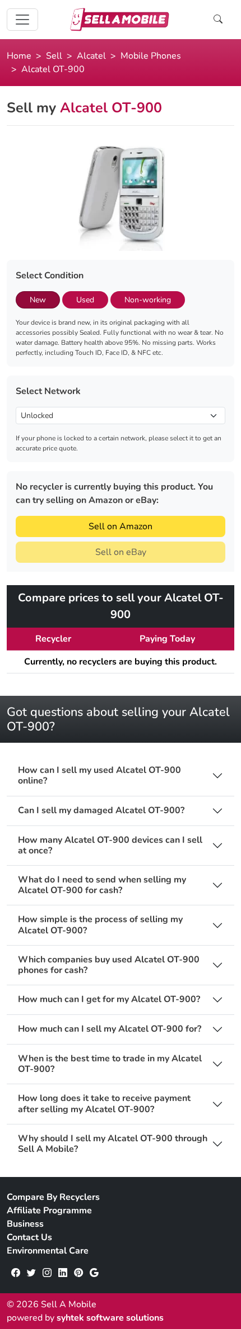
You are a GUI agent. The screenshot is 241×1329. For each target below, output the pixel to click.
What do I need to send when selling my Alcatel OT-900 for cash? (102, 885)
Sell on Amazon (120, 526)
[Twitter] (31, 1273)
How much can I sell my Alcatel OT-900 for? (109, 1029)
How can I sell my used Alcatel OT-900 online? (99, 775)
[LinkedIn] (62, 1273)
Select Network (48, 391)
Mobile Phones (151, 56)
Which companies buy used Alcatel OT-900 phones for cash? (109, 965)
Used (85, 300)
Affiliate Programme (49, 1210)
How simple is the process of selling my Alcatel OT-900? (100, 925)
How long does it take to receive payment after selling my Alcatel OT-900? (104, 1103)
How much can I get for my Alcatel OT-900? (109, 999)
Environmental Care (48, 1251)
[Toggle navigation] (22, 19)
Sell (54, 56)
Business (25, 1224)
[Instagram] (47, 1273)
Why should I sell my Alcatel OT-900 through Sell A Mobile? (112, 1144)
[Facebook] (15, 1273)
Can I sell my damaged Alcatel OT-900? (101, 810)
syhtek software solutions (110, 1318)
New (38, 300)
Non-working (147, 300)
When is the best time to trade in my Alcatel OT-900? (110, 1064)
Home (19, 56)
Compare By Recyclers (53, 1197)
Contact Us (29, 1237)
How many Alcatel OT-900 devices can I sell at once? (110, 845)
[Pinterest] (78, 1273)
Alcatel (91, 56)
